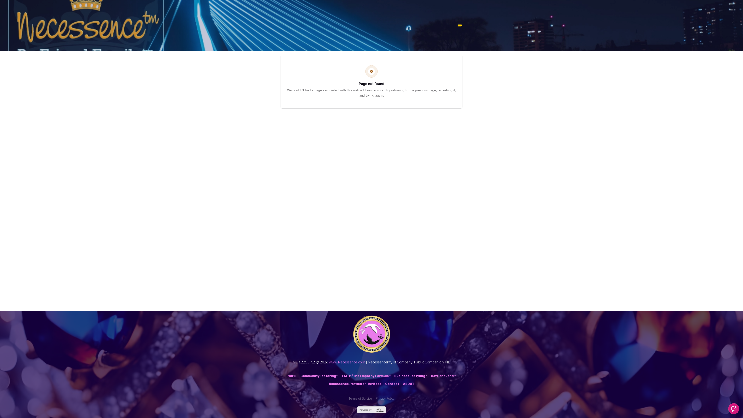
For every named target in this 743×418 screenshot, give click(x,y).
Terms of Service (360, 398)
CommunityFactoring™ (319, 376)
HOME (292, 376)
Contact (392, 384)
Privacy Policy (385, 398)
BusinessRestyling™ (410, 376)
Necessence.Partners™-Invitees (355, 384)
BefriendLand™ (443, 376)
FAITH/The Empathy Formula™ (366, 376)
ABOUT (408, 384)
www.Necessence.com (347, 362)
